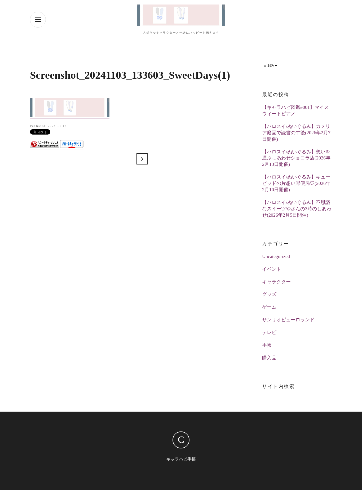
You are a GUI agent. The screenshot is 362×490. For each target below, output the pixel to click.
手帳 (267, 345)
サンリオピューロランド (288, 319)
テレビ (269, 332)
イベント (271, 269)
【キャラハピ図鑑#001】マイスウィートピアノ (295, 110)
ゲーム (269, 307)
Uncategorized (276, 256)
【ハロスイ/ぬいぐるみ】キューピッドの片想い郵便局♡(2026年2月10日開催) (296, 183)
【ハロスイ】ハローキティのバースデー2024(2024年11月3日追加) (142, 158)
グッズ (269, 294)
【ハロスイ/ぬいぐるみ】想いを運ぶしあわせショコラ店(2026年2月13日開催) (296, 158)
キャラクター (276, 281)
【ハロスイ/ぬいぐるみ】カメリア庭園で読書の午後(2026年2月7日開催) (296, 133)
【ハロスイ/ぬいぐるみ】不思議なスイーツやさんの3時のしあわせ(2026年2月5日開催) (296, 209)
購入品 (269, 357)
